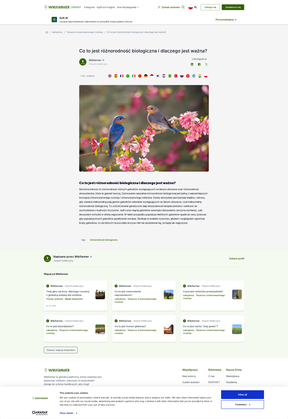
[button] (192, 7)
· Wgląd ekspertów (73, 299)
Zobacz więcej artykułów (60, 350)
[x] (206, 64)
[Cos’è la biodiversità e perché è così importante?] (134, 76)
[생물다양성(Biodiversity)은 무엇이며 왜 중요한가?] (158, 76)
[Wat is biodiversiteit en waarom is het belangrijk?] (164, 76)
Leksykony (57, 32)
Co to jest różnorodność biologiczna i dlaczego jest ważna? (136, 32)
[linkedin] (192, 64)
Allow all (242, 394)
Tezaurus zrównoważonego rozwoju (84, 32)
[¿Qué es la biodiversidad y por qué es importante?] (116, 76)
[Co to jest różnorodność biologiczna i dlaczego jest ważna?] (206, 76)
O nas (211, 376)
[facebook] (199, 64)
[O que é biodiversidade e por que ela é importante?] (170, 76)
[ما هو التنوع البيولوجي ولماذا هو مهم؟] (128, 76)
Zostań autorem (171, 7)
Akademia (231, 382)
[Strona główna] (47, 32)
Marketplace (232, 376)
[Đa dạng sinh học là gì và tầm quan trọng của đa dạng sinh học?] (188, 76)
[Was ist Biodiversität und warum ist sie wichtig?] (146, 76)
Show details (66, 413)
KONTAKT (214, 382)
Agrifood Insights (105, 7)
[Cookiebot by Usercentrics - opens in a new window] (40, 413)
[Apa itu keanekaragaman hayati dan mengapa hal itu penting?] (152, 76)
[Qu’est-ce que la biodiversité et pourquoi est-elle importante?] (122, 76)
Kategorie (89, 7)
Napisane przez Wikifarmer (71, 256)
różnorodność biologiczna (103, 240)
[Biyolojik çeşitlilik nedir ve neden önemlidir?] (176, 76)
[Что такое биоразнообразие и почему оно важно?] (182, 76)
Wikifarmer (95, 60)
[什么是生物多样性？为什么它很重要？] (140, 76)
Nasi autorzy (189, 376)
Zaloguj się (210, 7)
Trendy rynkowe (54, 299)
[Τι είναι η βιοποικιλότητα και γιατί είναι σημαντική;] (194, 76)
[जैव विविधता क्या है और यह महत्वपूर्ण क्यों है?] (200, 76)
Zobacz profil (236, 258)
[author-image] (47, 258)
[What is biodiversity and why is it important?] (110, 76)
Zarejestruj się (233, 7)
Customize (241, 404)
